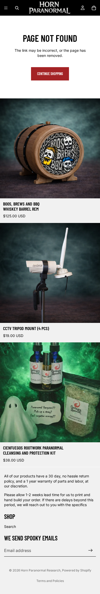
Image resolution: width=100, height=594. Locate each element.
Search (10, 526)
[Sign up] (90, 550)
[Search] (17, 8)
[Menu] (6, 8)
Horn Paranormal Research (41, 570)
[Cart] (93, 8)
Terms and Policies (50, 581)
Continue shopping (50, 73)
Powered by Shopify (76, 570)
